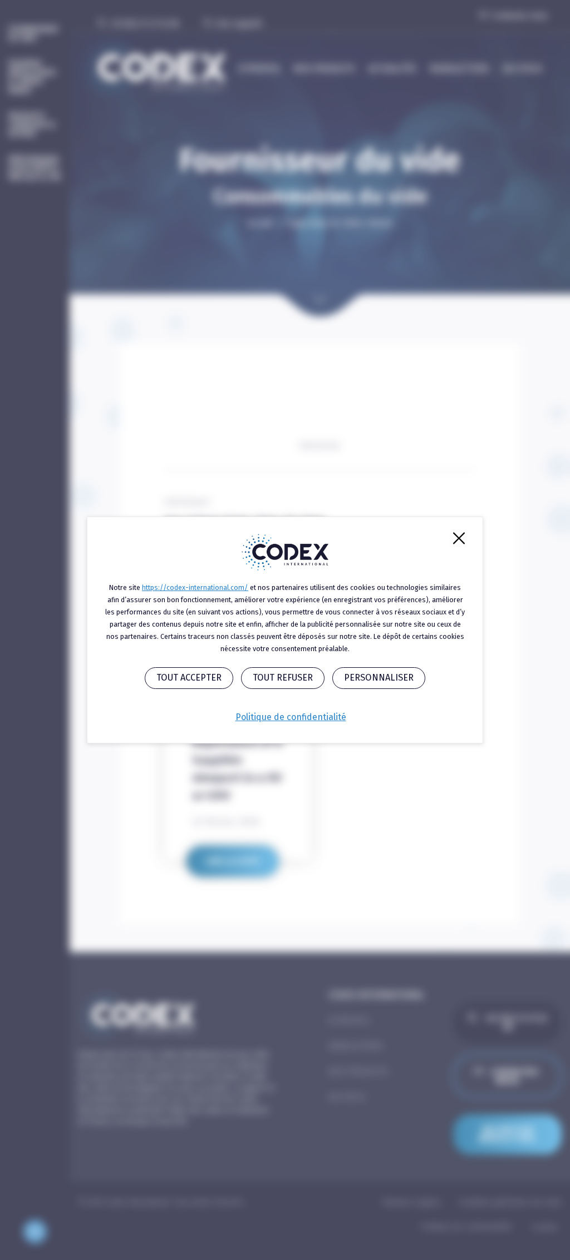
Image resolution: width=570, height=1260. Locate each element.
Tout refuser (283, 677)
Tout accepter (189, 677)
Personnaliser (379, 677)
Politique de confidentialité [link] (290, 717)
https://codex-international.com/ (195, 587)
